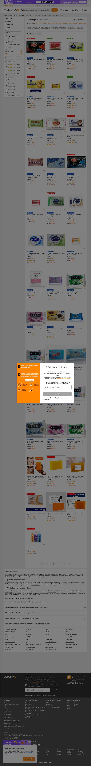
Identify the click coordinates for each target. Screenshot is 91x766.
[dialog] (45, 383)
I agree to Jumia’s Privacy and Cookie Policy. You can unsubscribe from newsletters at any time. (58, 383)
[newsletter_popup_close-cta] (72, 365)
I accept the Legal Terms (63, 378)
